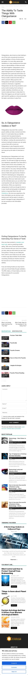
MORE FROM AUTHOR (17, 331)
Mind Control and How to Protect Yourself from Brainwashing (12, 571)
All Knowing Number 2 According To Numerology (16, 473)
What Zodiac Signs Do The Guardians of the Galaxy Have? (20, 324)
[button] (2, 2)
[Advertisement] (14, 40)
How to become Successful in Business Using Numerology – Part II (17, 504)
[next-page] (5, 381)
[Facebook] (3, 22)
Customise (14, 667)
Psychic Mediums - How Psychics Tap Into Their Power (5, 338)
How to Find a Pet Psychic (18, 358)
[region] (14, 661)
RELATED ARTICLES (6, 331)
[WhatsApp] (13, 22)
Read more (13, 559)
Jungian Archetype (15, 365)
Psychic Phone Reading (17, 373)
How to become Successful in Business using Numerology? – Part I (17, 486)
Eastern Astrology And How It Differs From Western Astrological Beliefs (13, 612)
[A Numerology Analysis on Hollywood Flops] (14, 541)
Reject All (14, 671)
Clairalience (5, 193)
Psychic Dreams (15, 350)
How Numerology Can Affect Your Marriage (15, 442)
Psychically (13, 343)
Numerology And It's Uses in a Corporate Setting (17, 491)
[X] (6, 22)
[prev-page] (3, 381)
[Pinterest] (10, 22)
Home (3, 5)
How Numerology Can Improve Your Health (16, 458)
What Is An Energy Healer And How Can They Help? (7, 324)
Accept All (14, 663)
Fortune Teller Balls (16, 335)
